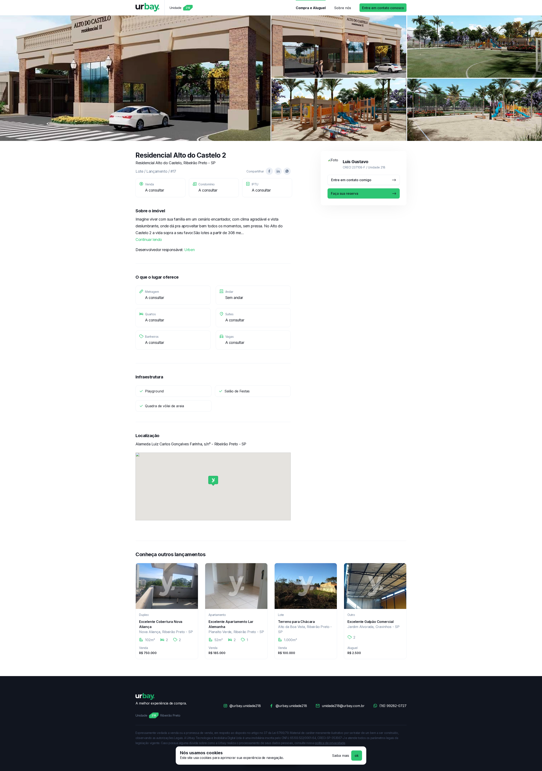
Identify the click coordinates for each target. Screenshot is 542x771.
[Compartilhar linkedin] (278, 171)
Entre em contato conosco (383, 8)
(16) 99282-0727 (392, 706)
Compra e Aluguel (311, 8)
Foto (135, 78)
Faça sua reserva (344, 193)
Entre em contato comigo (351, 180)
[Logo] (147, 7)
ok (357, 755)
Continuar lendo (149, 239)
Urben (189, 249)
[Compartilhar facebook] (269, 171)
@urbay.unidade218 (245, 706)
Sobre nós (342, 8)
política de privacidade (330, 743)
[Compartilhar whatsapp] (287, 171)
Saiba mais (340, 755)
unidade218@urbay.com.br (343, 706)
